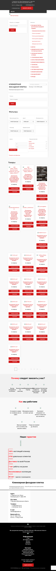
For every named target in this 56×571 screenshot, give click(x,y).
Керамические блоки (36, 71)
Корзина (28, 542)
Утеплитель (34, 64)
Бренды (33, 76)
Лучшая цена (31, 143)
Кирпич (33, 47)
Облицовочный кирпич (28, 551)
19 (34, 369)
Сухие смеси (28, 555)
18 (31, 369)
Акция (30, 141)
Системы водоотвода (37, 69)
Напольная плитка (28, 552)
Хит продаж (31, 148)
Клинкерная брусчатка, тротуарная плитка (37, 50)
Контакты (28, 544)
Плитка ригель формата (37, 38)
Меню (13, 11)
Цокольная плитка (36, 41)
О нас (28, 538)
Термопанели (35, 67)
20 (37, 369)
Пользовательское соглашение (37, 568)
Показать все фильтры (14, 155)
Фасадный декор (36, 74)
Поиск (12, 30)
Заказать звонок (14, 188)
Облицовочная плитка (37, 43)
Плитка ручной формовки (38, 36)
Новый (30, 145)
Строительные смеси (37, 57)
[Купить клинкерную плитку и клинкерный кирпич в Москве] (13, 15)
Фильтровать (13, 149)
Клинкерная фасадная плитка (38, 30)
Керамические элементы (37, 62)
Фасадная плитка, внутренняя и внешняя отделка (37, 27)
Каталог (28, 541)
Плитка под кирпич (36, 33)
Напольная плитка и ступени (36, 54)
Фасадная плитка (28, 549)
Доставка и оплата (28, 539)
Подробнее (14, 191)
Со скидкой (31, 146)
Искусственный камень (37, 59)
